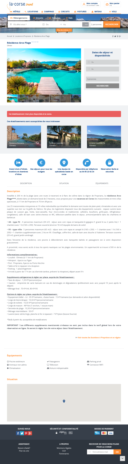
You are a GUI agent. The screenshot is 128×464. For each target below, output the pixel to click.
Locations (32, 12)
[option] (44, 71)
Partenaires (64, 453)
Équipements (102, 183)
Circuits (65, 12)
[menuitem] (15, 12)
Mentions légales (64, 448)
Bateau (98, 12)
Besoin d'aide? (24, 448)
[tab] (19, 18)
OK (117, 452)
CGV (64, 450)
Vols (113, 12)
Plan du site (24, 450)
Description (26, 183)
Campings (49, 12)
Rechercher (111, 24)
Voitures (81, 12)
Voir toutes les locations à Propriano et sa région (99, 337)
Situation (64, 183)
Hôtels (16, 12)
